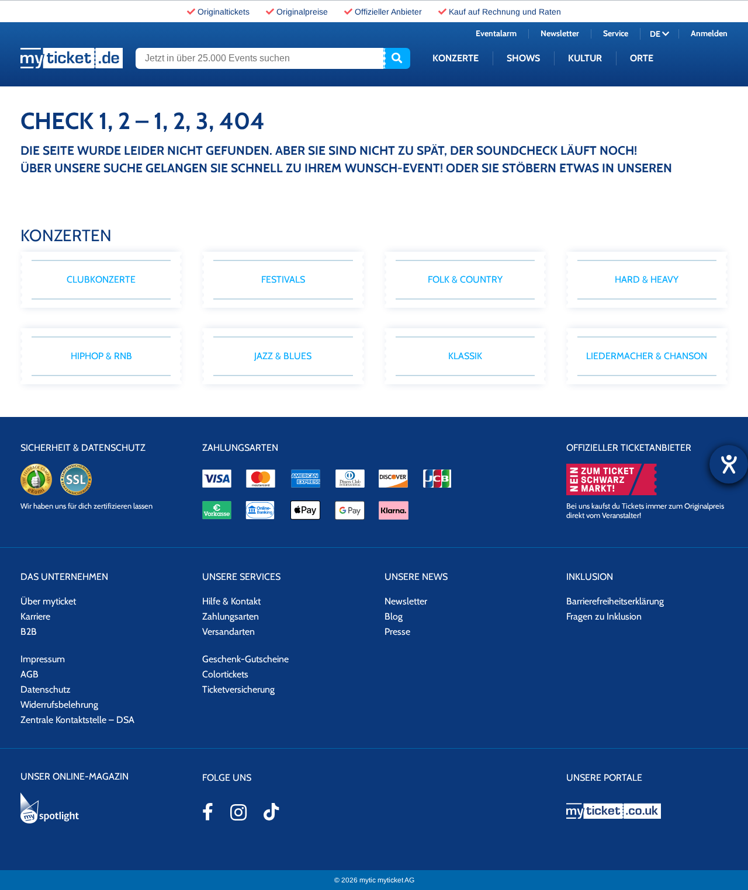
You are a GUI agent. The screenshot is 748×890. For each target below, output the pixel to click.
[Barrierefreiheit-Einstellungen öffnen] (728, 464)
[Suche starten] (396, 58)
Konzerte (455, 58)
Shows (523, 58)
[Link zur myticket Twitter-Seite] (271, 812)
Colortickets (225, 674)
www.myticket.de (71, 58)
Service (615, 33)
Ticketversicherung (238, 689)
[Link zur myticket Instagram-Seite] (238, 812)
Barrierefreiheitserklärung (615, 601)
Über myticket (48, 601)
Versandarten (228, 631)
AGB (29, 674)
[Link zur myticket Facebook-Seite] (207, 812)
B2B (28, 631)
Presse (397, 631)
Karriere (35, 616)
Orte (641, 58)
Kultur (585, 58)
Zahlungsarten (230, 616)
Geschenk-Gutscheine (245, 659)
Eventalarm (496, 33)
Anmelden (709, 33)
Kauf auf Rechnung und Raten (505, 11)
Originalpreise (302, 11)
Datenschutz (45, 689)
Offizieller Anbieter (388, 11)
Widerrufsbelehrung (59, 704)
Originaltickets (224, 11)
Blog (394, 616)
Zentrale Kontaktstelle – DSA (77, 719)
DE (656, 34)
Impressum (42, 659)
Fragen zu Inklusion (604, 616)
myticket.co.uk (647, 811)
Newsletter (560, 33)
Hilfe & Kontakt (231, 601)
